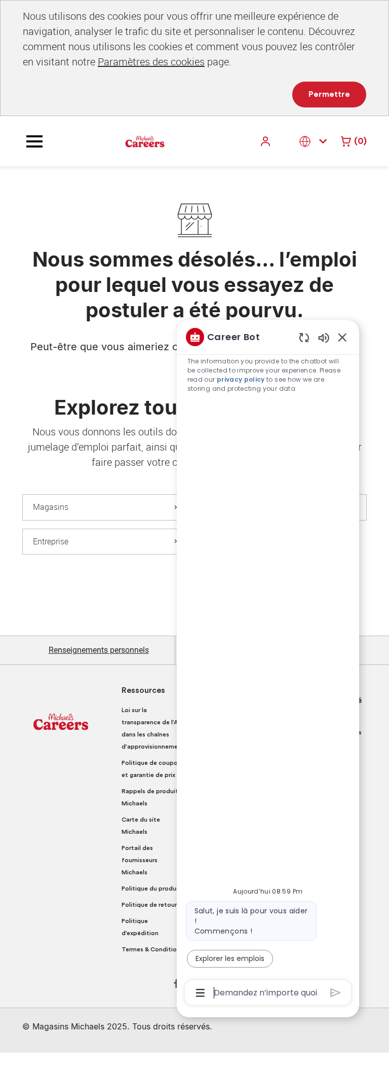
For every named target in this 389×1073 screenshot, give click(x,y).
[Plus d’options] (200, 993)
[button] (266, 141)
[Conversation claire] (304, 337)
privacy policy (241, 379)
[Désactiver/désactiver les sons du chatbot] (323, 337)
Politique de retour (149, 905)
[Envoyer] (335, 992)
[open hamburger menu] (34, 141)
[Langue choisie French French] (315, 141)
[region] (268, 664)
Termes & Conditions (152, 949)
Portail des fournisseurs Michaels (140, 860)
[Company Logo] (145, 140)
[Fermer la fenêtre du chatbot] (342, 337)
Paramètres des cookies (151, 61)
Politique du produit (151, 888)
